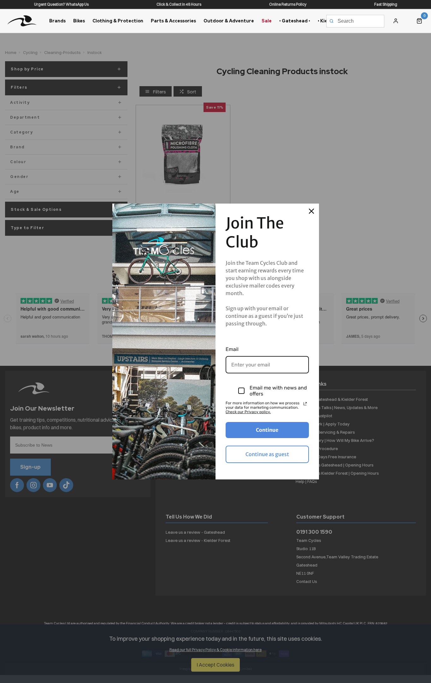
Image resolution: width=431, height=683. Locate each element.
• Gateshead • (294, 21)
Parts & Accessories (173, 21)
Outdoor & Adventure (229, 21)
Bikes (79, 21)
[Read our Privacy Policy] (305, 403)
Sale (267, 21)
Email (232, 349)
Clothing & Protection (117, 21)
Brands (57, 21)
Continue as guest (267, 454)
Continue (267, 430)
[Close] (311, 211)
